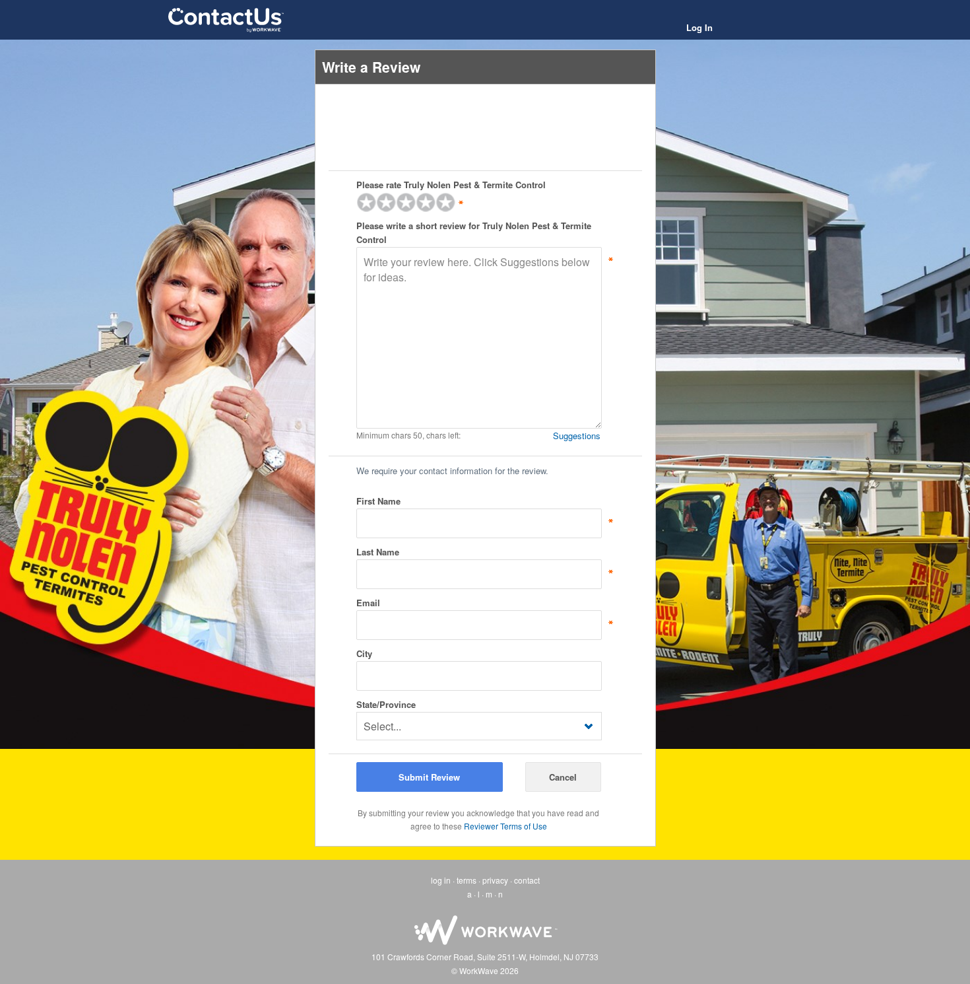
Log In (699, 27)
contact (527, 880)
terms (466, 880)
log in (441, 880)
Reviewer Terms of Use (505, 825)
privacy (495, 880)
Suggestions (576, 435)
